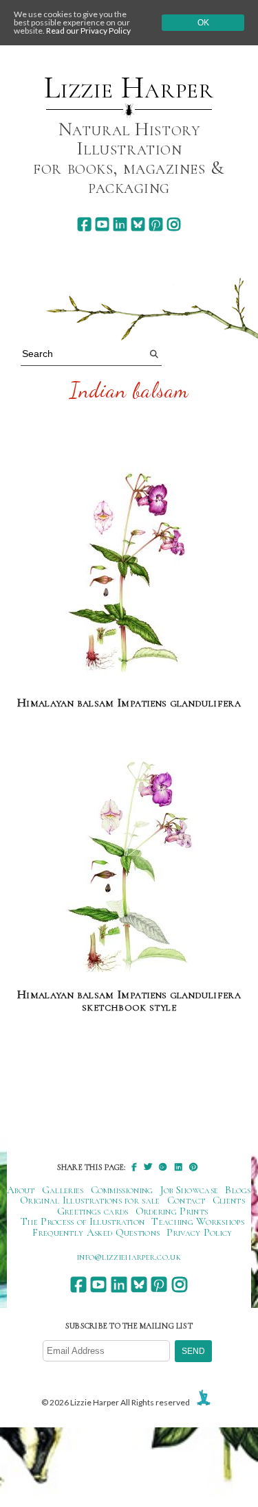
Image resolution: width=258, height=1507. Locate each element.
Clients (229, 1200)
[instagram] (173, 224)
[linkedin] (120, 224)
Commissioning (122, 1190)
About (21, 1190)
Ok (203, 22)
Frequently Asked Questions (96, 1232)
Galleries (63, 1190)
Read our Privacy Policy (88, 30)
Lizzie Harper (129, 87)
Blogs (238, 1190)
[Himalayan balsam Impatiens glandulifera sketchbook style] (129, 867)
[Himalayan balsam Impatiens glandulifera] (129, 575)
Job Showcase (189, 1190)
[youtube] (102, 224)
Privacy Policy (199, 1232)
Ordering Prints (172, 1211)
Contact (186, 1200)
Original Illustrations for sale (90, 1200)
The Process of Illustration (82, 1221)
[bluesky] (137, 224)
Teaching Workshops (197, 1221)
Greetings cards (93, 1211)
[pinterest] (155, 224)
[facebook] (84, 224)
